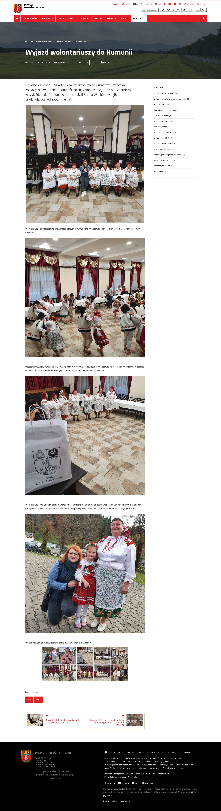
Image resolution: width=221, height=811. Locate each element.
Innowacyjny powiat (162, 166)
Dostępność (147, 4)
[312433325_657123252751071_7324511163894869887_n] (67, 672)
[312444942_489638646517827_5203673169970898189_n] (50, 655)
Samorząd (97, 18)
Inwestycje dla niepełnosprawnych (167, 155)
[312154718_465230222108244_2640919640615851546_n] (85, 672)
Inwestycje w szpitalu (162, 160)
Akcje (29, 699)
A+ (94, 62)
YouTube (125, 783)
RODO (159, 4)
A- (80, 62)
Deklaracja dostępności (114, 774)
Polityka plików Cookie (145, 774)
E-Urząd (127, 4)
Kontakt (124, 18)
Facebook (110, 783)
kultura (39, 699)
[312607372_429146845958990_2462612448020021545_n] (50, 672)
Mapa (203, 9)
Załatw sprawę (152, 9)
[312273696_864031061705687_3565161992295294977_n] (85, 655)
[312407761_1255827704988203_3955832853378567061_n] (119, 655)
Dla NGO (84, 18)
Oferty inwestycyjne (162, 149)
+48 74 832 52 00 (172, 9)
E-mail (189, 9)
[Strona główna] (17, 18)
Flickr (136, 783)
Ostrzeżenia (159, 171)
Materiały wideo (160, 127)
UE (137, 4)
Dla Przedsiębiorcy (67, 18)
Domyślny (203, 4)
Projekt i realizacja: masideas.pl (116, 801)
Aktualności (139, 18)
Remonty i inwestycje (162, 132)
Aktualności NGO (161, 121)
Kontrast (190, 4)
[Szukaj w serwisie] (204, 18)
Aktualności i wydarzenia (41, 41)
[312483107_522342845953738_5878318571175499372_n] (119, 672)
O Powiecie (111, 18)
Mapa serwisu (164, 774)
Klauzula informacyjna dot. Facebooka (120, 777)
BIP (118, 4)
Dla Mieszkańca (30, 18)
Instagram (149, 783)
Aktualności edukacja (162, 116)
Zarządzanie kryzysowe (163, 110)
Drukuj (106, 62)
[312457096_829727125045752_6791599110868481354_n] (67, 655)
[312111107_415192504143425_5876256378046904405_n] (102, 672)
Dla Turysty (47, 18)
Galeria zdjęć (159, 104)
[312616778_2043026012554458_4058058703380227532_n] (102, 655)
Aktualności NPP (160, 138)
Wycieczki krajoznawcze (163, 143)
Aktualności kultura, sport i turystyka (70, 41)
